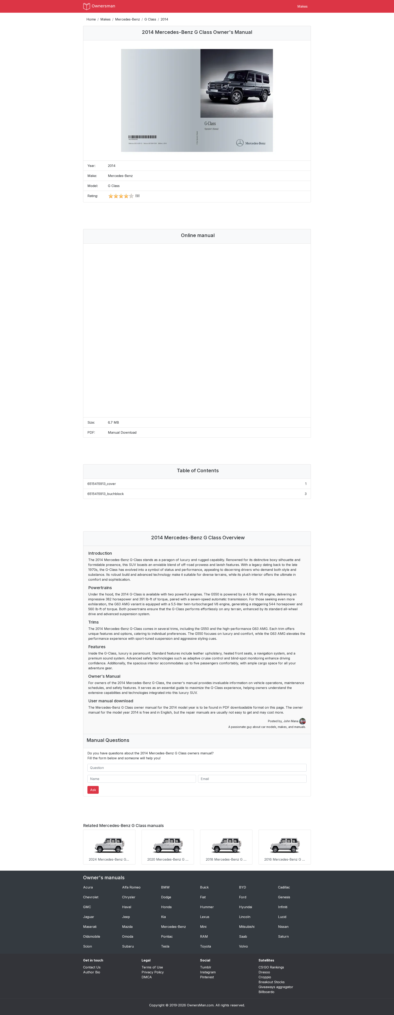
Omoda (127, 936)
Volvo (243, 946)
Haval (126, 907)
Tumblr (205, 967)
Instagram (208, 972)
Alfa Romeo (131, 887)
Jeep (126, 917)
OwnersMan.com (200, 1005)
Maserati (89, 927)
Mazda (127, 927)
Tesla (165, 946)
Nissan (283, 927)
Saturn (283, 936)
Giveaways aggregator (276, 987)
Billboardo (266, 992)
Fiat (203, 897)
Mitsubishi (246, 927)
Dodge (166, 897)
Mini (203, 927)
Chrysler (128, 897)
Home (91, 19)
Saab (243, 936)
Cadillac (284, 887)
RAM (204, 936)
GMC (87, 907)
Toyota (205, 946)
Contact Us (92, 967)
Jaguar (88, 917)
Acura (88, 887)
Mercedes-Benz (127, 19)
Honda (166, 907)
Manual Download (122, 432)
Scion (87, 946)
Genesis (284, 897)
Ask (93, 790)
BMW (165, 887)
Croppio (265, 977)
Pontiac (167, 936)
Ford (242, 897)
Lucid (282, 917)
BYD (242, 887)
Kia (163, 917)
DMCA (147, 977)
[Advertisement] (197, 215)
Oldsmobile (91, 936)
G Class (150, 19)
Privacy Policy (153, 972)
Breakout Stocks (272, 982)
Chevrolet (90, 897)
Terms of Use (152, 967)
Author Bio (91, 972)
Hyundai (245, 907)
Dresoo (264, 972)
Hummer (207, 907)
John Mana (291, 721)
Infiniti (282, 907)
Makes (302, 6)
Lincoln (244, 917)
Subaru (128, 946)
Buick (204, 887)
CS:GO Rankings (271, 967)
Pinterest (207, 977)
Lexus (204, 917)
